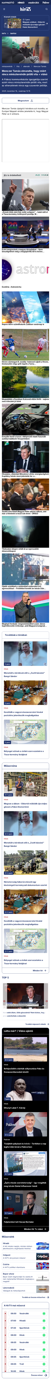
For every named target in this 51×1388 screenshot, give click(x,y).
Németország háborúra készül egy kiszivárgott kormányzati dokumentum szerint (25, 883)
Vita (17, 66)
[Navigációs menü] (4, 9)
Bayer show (8, 1274)
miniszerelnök (7, 66)
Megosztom (23, 100)
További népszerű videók (35, 1024)
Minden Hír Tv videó (33, 1229)
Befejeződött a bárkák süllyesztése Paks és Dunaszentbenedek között (24, 1070)
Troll (21, 1364)
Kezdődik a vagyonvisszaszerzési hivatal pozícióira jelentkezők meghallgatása (23, 714)
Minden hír (38, 970)
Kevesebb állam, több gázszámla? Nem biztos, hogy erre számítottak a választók (24, 1014)
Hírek (6, 669)
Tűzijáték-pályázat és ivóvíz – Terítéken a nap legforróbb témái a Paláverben (25, 1145)
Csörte (6, 1264)
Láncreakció (8, 1288)
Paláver (7, 1140)
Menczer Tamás (40, 66)
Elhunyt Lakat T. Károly (14, 1108)
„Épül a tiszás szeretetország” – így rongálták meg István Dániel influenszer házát (25, 1184)
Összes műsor (37, 1375)
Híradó (6, 1243)
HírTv (4, 33)
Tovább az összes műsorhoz (33, 1297)
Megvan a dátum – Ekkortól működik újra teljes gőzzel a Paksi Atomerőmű (34, 24)
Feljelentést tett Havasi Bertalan (19, 1222)
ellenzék (26, 66)
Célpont (6, 1255)
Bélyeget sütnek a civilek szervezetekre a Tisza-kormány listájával (24, 753)
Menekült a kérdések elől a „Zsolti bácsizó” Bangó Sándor (24, 674)
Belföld (13, 33)
